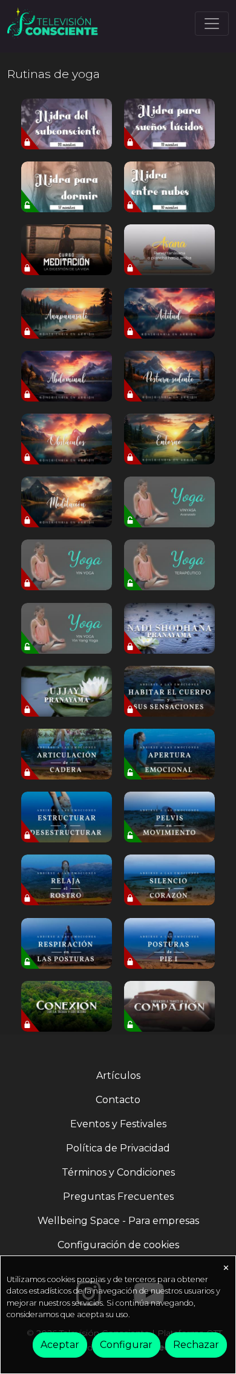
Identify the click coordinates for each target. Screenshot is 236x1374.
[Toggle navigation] (212, 23)
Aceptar (60, 1344)
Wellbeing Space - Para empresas (118, 1220)
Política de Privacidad (118, 1148)
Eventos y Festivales (118, 1124)
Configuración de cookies (118, 1245)
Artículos (118, 1075)
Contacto (118, 1099)
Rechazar (196, 1344)
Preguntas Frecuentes (118, 1196)
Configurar (126, 1344)
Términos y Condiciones (118, 1172)
